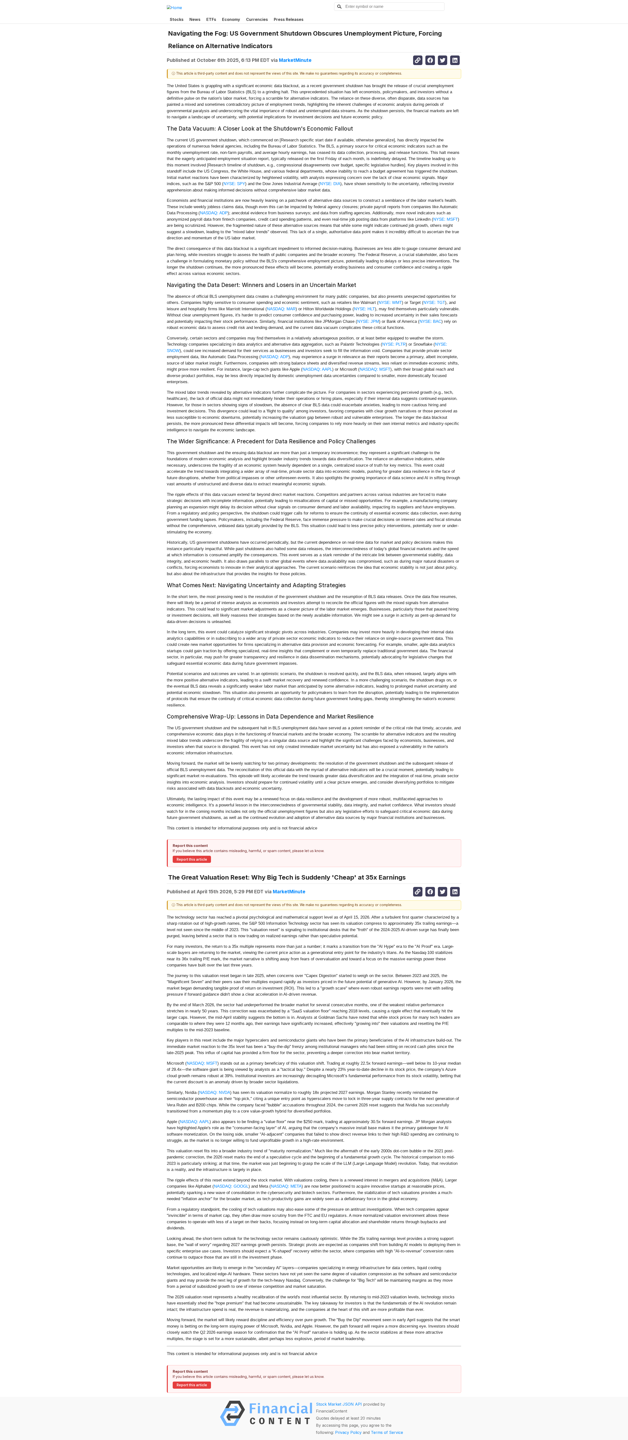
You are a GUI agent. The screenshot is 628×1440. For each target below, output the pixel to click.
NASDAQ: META (286, 1186)
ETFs (211, 19)
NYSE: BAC (430, 321)
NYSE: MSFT (445, 219)
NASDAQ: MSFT (375, 369)
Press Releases (288, 19)
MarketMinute (295, 60)
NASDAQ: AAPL (317, 369)
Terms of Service (387, 1432)
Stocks (176, 19)
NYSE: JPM (368, 321)
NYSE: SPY (234, 183)
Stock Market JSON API (339, 1404)
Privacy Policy (348, 1432)
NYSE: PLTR (394, 344)
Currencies (257, 19)
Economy (231, 19)
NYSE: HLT (364, 309)
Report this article (192, 859)
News (194, 19)
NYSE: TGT (434, 302)
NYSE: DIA (330, 183)
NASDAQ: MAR (281, 309)
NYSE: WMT (390, 302)
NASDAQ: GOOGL (231, 1186)
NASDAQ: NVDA (214, 1092)
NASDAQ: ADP (214, 213)
